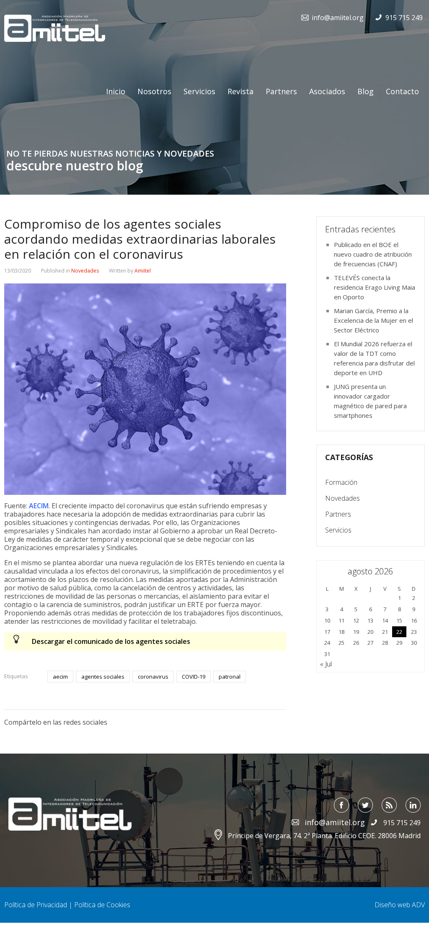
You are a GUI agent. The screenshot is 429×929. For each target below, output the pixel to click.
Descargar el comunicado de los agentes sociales (111, 641)
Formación (341, 482)
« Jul (326, 664)
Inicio (115, 91)
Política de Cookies (102, 904)
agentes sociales (102, 676)
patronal (229, 676)
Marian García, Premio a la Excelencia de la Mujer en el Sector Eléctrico (373, 320)
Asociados (327, 91)
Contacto (402, 91)
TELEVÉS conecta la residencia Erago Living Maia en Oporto (374, 287)
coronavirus (153, 676)
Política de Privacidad (35, 904)
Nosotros (154, 91)
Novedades (85, 270)
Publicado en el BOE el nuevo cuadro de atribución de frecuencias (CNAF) (373, 254)
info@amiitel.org (338, 17)
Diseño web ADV (400, 904)
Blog (365, 91)
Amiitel (142, 270)
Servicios (199, 91)
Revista (240, 91)
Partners (281, 91)
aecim (60, 676)
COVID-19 (193, 676)
